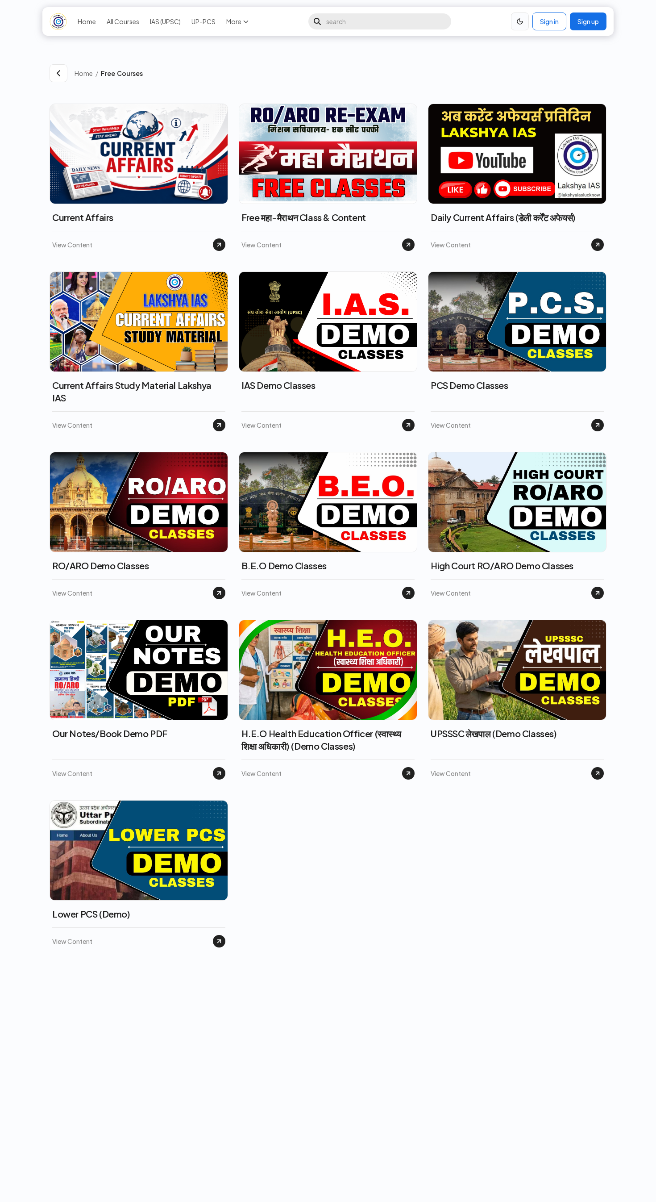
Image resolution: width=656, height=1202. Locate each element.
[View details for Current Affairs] (219, 244)
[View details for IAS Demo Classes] (408, 425)
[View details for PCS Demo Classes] (597, 425)
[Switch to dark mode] (520, 21)
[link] (353, 73)
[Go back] (58, 73)
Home (87, 21)
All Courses (123, 21)
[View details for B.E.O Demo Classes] (408, 593)
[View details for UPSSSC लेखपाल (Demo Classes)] (597, 773)
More (233, 21)
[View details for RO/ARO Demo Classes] (219, 593)
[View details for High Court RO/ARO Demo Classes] (597, 593)
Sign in (549, 21)
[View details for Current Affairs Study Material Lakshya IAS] (219, 425)
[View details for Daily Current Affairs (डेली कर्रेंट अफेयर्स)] (597, 244)
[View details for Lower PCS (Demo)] (219, 941)
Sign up (588, 21)
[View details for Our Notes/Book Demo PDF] (219, 773)
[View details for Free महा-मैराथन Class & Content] (408, 244)
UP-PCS (203, 21)
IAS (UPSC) (165, 21)
